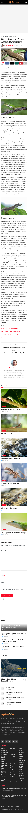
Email (3, 575)
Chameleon (13, 773)
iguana (21, 764)
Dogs (20, 748)
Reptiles (6, 36)
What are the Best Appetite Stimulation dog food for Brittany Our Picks (13, 626)
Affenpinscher (4, 752)
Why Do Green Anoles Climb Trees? (10, 331)
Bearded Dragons (12, 768)
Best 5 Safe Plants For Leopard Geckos (15, 697)
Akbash (3, 759)
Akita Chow (4, 763)
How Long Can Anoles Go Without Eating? (13, 533)
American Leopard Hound (12, 750)
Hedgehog (21, 762)
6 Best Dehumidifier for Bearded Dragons (8, 680)
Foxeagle (21, 752)
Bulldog (12, 771)
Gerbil (20, 758)
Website (3, 582)
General (21, 756)
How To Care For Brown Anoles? (9, 335)
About (2, 806)
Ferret (20, 750)
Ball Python (13, 762)
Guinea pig (22, 760)
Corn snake (13, 780)
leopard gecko (21, 767)
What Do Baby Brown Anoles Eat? (10, 328)
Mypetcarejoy (7, 809)
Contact (17, 806)
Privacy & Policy (9, 806)
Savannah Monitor (21, 776)
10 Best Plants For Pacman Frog (13, 702)
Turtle (20, 780)
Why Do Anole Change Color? (9, 508)
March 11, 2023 (19, 45)
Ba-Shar (12, 760)
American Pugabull (12, 753)
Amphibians (13, 756)
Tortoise (21, 778)
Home (2, 36)
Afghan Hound (4, 754)
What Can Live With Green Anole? (11, 409)
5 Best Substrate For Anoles (9, 434)
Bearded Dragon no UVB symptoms (14, 692)
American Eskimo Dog (4, 772)
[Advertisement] (14, 19)
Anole (14, 36)
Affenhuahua (4, 750)
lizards (10, 36)
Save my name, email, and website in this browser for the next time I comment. (13, 590)
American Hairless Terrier (3, 779)
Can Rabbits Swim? (10, 687)
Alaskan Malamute (3, 769)
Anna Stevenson (9, 45)
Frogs (20, 754)
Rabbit (20, 771)
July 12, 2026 (5, 629)
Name (3, 569)
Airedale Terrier (3, 757)
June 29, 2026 (5, 636)
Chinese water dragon (13, 775)
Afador (3, 748)
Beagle (12, 765)
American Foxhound (3, 775)
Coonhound (13, 778)
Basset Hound (13, 764)
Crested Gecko (14, 782)
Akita (2, 761)
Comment (4, 550)
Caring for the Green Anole (8, 338)
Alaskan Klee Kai (4, 766)
